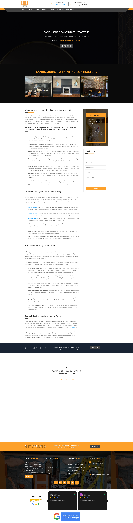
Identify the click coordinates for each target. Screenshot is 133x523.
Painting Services (33, 9)
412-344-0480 (96, 467)
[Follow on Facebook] (56, 482)
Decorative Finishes (33, 218)
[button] (107, 501)
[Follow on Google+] (60, 482)
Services (50, 465)
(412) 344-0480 (66, 46)
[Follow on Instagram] (68, 482)
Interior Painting (32, 207)
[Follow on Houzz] (72, 483)
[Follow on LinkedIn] (64, 482)
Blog (49, 473)
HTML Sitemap (88, 486)
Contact (50, 468)
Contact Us (54, 9)
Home (23, 9)
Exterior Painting (32, 213)
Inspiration (70, 9)
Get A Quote (95, 348)
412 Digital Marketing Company (57, 486)
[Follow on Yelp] (77, 483)
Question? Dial (59, 2)
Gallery (62, 9)
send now (96, 188)
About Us (45, 9)
